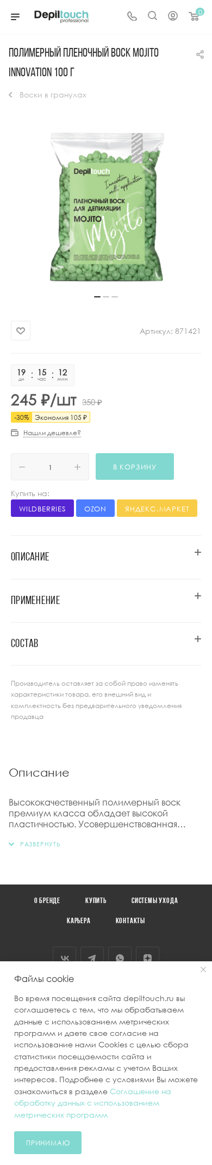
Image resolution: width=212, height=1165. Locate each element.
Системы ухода (155, 901)
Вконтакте (64, 958)
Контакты (130, 921)
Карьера (79, 921)
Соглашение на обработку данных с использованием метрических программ (92, 1103)
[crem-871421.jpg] (106, 207)
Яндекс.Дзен (147, 958)
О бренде (47, 901)
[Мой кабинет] (173, 16)
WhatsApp (120, 958)
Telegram (92, 958)
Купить (96, 901)
